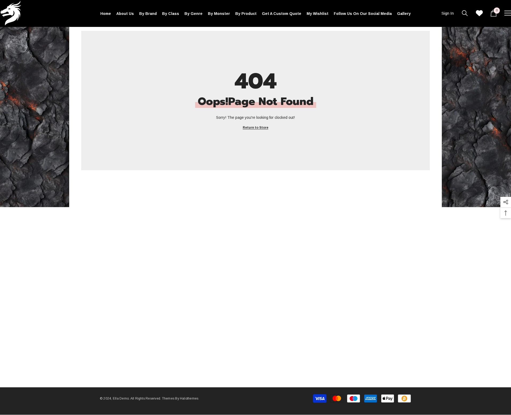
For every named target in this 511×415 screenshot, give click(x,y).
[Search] (464, 13)
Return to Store (255, 127)
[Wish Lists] (479, 13)
